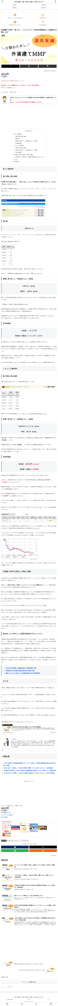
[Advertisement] (29, 116)
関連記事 (16, 161)
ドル (13, 840)
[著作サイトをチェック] (15, 847)
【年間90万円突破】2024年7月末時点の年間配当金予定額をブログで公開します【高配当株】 (30, 770)
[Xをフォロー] (43, 847)
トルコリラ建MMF (19, 145)
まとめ (16, 159)
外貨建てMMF (26, 840)
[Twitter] (2, 750)
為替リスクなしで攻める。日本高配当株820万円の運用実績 (23, 673)
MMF (10, 840)
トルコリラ (19, 840)
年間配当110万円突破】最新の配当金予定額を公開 (20, 670)
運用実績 (4, 840)
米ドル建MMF (18, 134)
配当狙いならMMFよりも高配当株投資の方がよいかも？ (30, 157)
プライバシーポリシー (29, 1001)
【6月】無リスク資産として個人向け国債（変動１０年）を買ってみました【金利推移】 (28, 768)
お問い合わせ (10, 999)
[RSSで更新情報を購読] (43, 850)
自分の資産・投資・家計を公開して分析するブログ (29, 1)
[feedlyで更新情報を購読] (15, 850)
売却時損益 (19, 143)
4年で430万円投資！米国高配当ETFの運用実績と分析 (21, 668)
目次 (27, 131)
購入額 (17, 138)
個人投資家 (4, 817)
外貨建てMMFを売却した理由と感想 (23, 154)
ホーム (29, 999)
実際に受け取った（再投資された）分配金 (26, 141)
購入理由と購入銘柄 (21, 136)
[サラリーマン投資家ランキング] (5, 74)
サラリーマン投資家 (7, 815)
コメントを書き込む (29, 982)
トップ (47, 999)
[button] (29, 66)
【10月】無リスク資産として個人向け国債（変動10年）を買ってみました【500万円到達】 (29, 773)
